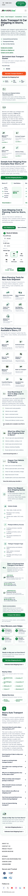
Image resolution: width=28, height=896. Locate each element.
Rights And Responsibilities (11, 859)
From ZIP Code (6, 65)
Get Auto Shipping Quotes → (14, 177)
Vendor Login (6, 861)
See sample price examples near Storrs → (14, 424)
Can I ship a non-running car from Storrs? (14, 767)
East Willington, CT (8, 682)
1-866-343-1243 (7, 4)
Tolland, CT (6, 689)
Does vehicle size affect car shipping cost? (14, 792)
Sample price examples (7, 47)
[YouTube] (12, 888)
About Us (5, 843)
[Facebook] (4, 888)
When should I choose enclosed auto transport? (14, 785)
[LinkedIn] (20, 888)
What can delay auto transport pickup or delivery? (14, 779)
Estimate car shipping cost (7, 50)
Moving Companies (6, 700)
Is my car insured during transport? (14, 804)
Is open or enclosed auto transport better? (14, 761)
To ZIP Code (6, 243)
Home (2, 16)
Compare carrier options (7, 52)
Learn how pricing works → (10, 453)
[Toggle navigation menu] (25, 10)
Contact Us (6, 846)
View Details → (6, 203)
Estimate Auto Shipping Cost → (14, 664)
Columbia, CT (19, 686)
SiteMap (5, 856)
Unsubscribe (6, 864)
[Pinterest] (24, 888)
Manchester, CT (20, 689)
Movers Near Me (7, 851)
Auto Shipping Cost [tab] (9, 227)
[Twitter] (8, 888)
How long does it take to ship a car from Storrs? (14, 755)
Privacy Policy (7, 849)
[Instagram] (16, 888)
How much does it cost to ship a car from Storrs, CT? (14, 728)
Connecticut (18, 16)
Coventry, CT (19, 678)
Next (20, 269)
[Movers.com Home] (8, 10)
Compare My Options (14, 615)
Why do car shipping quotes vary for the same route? (14, 773)
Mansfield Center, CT (8, 678)
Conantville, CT (20, 682)
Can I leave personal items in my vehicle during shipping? (14, 798)
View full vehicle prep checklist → (12, 481)
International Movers (19, 700)
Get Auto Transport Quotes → (14, 73)
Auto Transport (9, 16)
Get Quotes (21, 3)
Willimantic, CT (8, 686)
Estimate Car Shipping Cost (10, 77)
